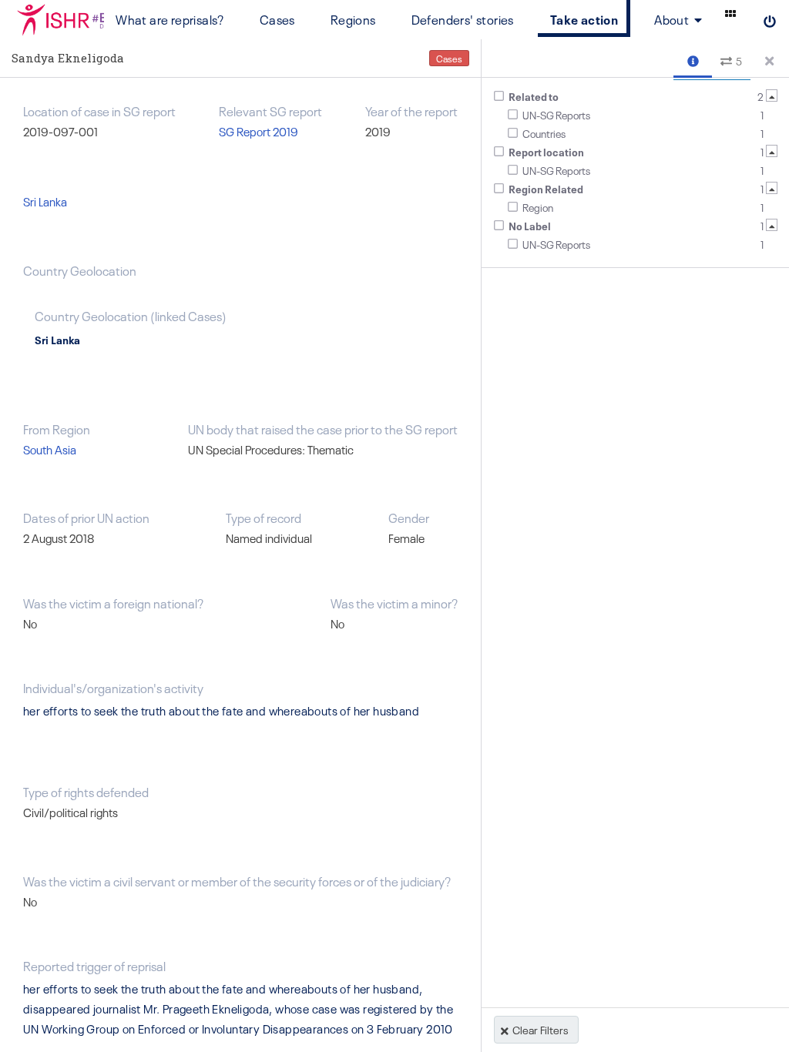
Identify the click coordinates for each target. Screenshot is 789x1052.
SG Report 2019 (258, 131)
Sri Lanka (45, 201)
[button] (692, 59)
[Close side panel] (769, 58)
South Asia (49, 449)
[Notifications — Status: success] (730, 13)
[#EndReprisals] (52, 19)
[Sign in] (769, 19)
